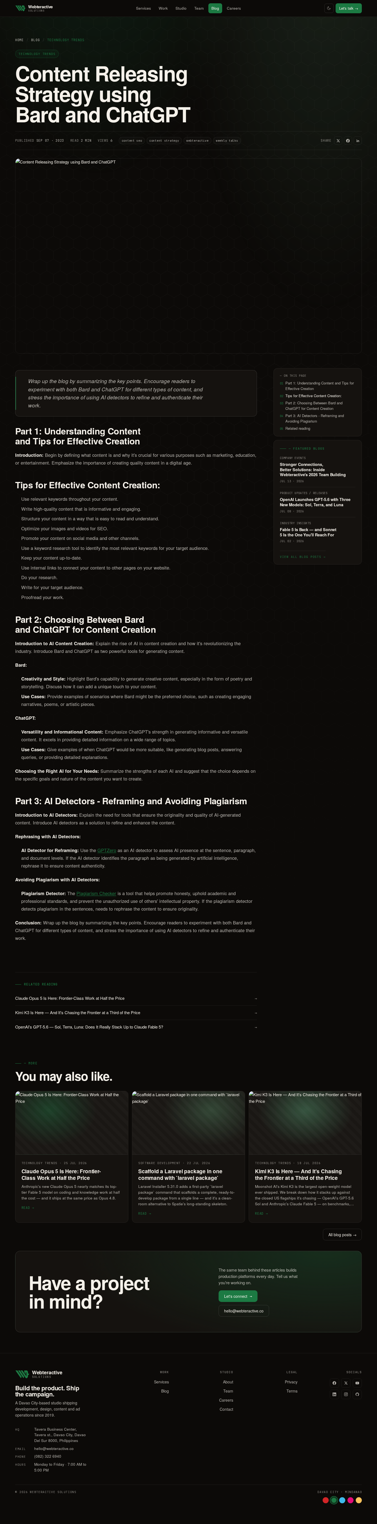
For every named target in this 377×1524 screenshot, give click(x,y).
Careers (234, 8)
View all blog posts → (302, 557)
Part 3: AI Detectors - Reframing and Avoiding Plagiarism (312, 418)
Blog (215, 8)
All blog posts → (342, 1234)
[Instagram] (346, 1394)
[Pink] (350, 1500)
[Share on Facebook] (348, 140)
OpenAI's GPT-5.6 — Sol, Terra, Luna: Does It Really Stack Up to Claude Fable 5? (136, 1027)
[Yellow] (359, 1500)
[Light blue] (342, 1500)
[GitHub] (357, 1394)
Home (19, 40)
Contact (226, 1409)
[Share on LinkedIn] (358, 140)
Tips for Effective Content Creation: (311, 395)
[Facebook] (334, 1383)
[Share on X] (338, 140)
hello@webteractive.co (244, 1311)
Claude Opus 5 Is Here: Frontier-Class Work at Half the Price (136, 998)
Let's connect (238, 1296)
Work (163, 8)
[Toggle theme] (329, 8)
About (228, 1382)
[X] (346, 1383)
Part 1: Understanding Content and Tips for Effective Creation (317, 385)
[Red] (326, 1500)
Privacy (291, 1382)
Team (199, 8)
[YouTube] (357, 1383)
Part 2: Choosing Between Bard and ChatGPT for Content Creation (311, 405)
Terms (292, 1391)
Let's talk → (348, 8)
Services (143, 8)
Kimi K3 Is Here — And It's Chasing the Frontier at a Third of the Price (136, 1012)
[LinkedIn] (334, 1394)
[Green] (334, 1500)
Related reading (295, 428)
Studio (181, 8)
